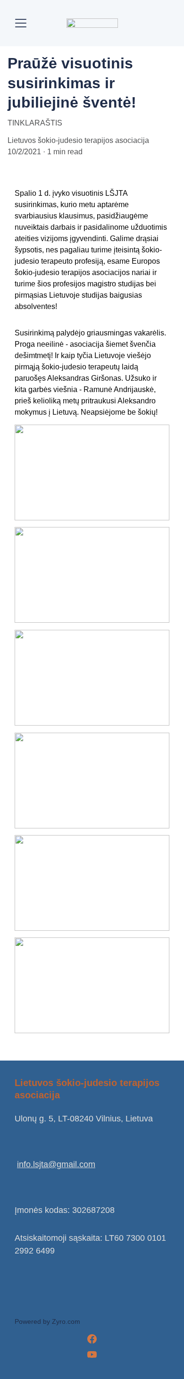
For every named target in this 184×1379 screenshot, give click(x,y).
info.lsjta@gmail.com (56, 1164)
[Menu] (20, 23)
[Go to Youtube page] (92, 1354)
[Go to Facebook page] (92, 1339)
